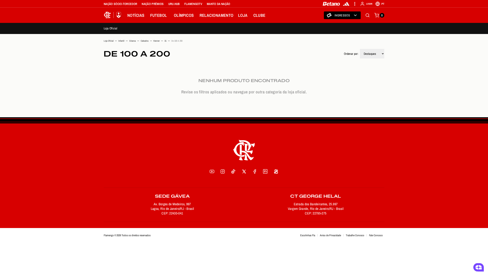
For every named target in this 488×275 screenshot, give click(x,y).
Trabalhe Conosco (355, 235)
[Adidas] (346, 4)
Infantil (121, 40)
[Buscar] (367, 15)
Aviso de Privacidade (330, 235)
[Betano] (331, 4)
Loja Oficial (110, 28)
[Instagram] (222, 171)
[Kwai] (276, 171)
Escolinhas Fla (307, 235)
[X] (244, 171)
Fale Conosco (376, 235)
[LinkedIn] (265, 171)
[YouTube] (212, 171)
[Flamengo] (113, 15)
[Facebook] (254, 171)
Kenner (156, 40)
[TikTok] (233, 171)
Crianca (132, 40)
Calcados (144, 40)
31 (165, 40)
